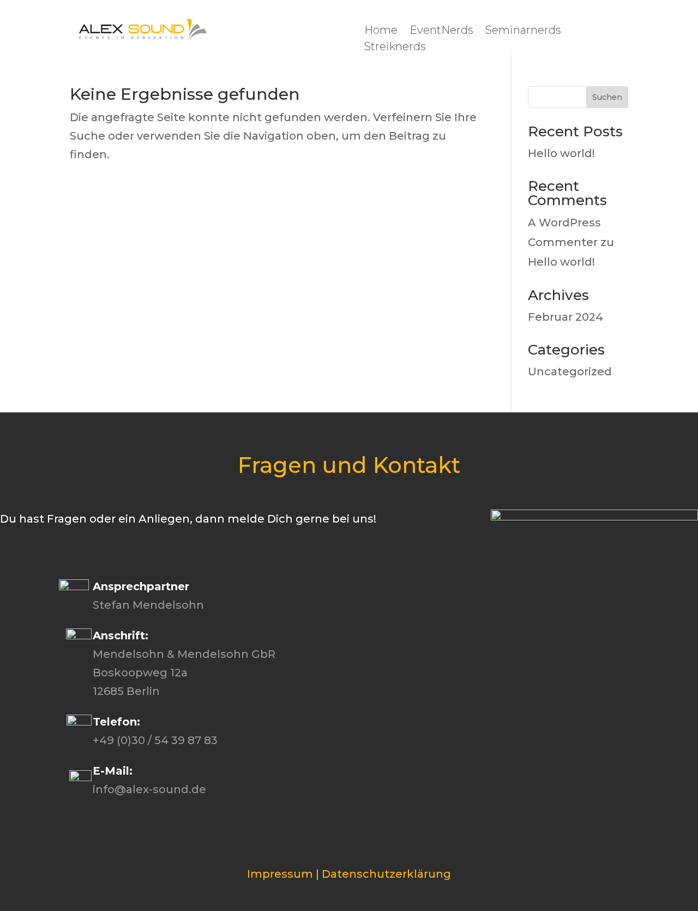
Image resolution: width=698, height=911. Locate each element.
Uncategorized (570, 371)
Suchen (607, 97)
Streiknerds (395, 48)
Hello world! (561, 153)
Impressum (280, 873)
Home (381, 31)
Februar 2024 (565, 316)
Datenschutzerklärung (386, 873)
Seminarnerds (523, 31)
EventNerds (441, 31)
